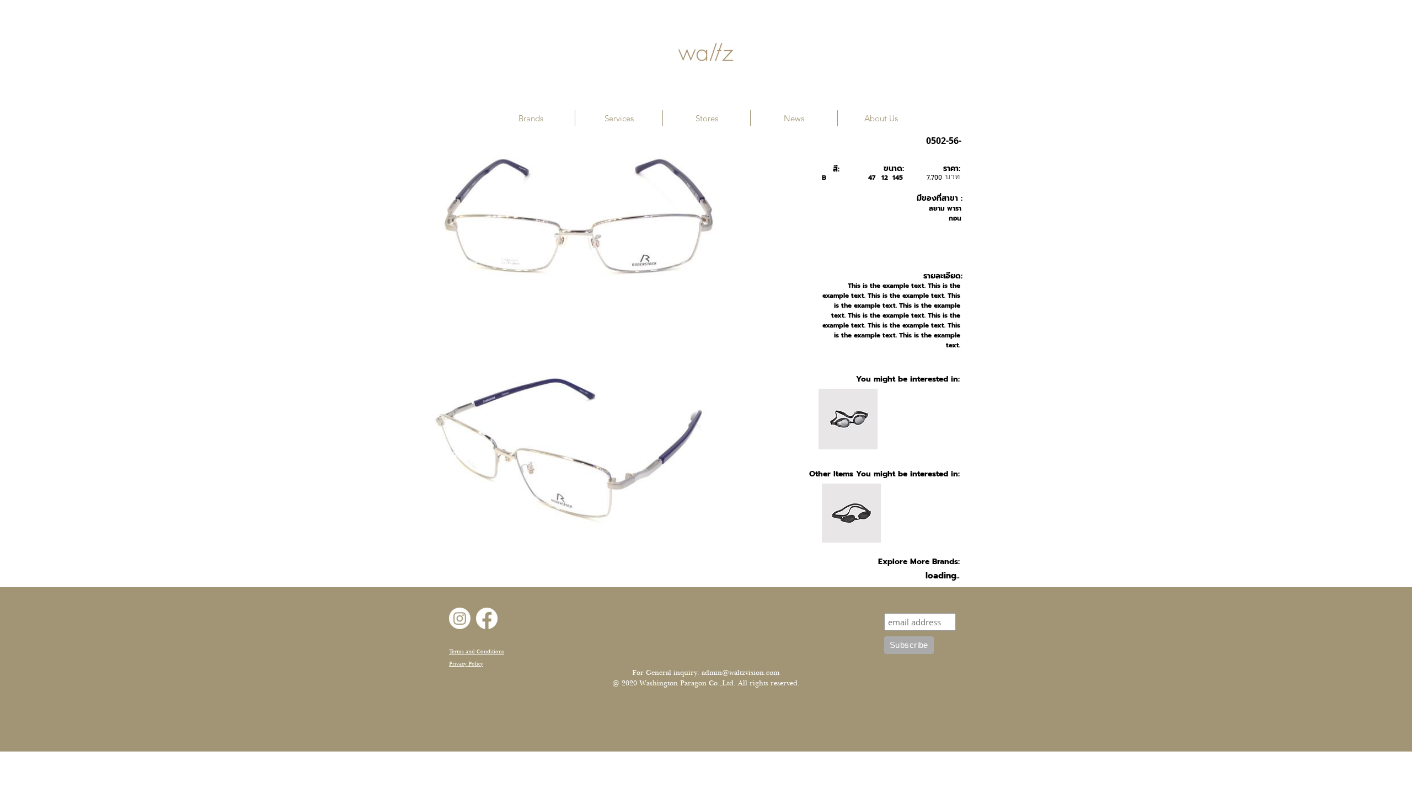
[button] (531, 118)
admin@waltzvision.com (740, 672)
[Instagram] (459, 618)
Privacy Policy (466, 663)
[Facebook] (487, 618)
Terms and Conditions (476, 651)
